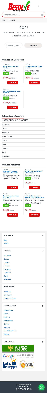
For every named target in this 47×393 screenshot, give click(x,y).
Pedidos (7, 317)
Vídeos (6, 243)
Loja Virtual (6, 148)
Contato (6, 314)
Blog (5, 240)
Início (3, 20)
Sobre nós (7, 291)
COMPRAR (12, 83)
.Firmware (5, 132)
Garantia (7, 327)
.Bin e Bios (5, 125)
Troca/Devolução (10, 331)
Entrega (6, 324)
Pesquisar (42, 14)
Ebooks (4, 144)
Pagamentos (8, 321)
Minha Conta (8, 310)
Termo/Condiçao (10, 298)
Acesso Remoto (7, 136)
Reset (4, 152)
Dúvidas (7, 334)
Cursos (4, 140)
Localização (8, 295)
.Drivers (4, 128)
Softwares (6, 64)
